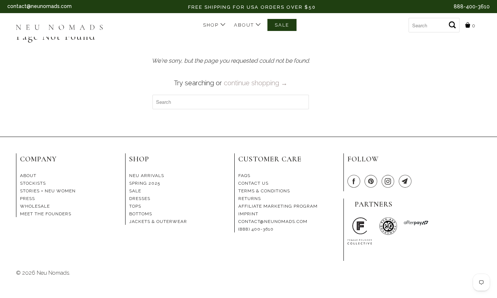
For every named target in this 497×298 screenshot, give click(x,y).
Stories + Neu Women (48, 190)
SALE (282, 25)
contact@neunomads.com (39, 6)
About (245, 25)
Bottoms (140, 213)
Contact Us (253, 183)
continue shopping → (255, 83)
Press (27, 198)
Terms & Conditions (264, 190)
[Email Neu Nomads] (406, 181)
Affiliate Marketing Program (278, 206)
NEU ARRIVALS (146, 175)
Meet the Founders (45, 213)
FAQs (244, 175)
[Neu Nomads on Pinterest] (372, 181)
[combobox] (434, 25)
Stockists (33, 183)
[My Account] (403, 22)
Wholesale (35, 206)
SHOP (211, 25)
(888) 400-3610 (256, 229)
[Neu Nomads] (62, 28)
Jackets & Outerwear (158, 221)
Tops (135, 206)
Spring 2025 (144, 183)
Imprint (248, 213)
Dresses (139, 198)
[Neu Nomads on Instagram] (389, 181)
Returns (249, 198)
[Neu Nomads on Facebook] (355, 181)
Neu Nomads (53, 273)
